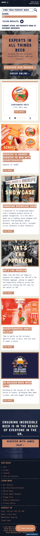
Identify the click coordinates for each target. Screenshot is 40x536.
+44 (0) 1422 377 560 (15, 511)
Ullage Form (8, 497)
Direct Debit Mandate (12, 494)
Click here (11, 514)
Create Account (34, 3)
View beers (19, 112)
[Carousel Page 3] (20, 118)
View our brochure (10, 476)
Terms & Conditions (11, 500)
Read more (7, 170)
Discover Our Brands (18, 67)
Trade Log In (34, 2)
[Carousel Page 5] (25, 118)
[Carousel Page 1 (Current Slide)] (15, 118)
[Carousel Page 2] (17, 118)
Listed (5, 470)
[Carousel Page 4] (22, 118)
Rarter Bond (8, 491)
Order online (19, 73)
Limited (6, 473)
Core (5, 467)
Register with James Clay (20, 443)
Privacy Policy (9, 503)
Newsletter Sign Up (9, 517)
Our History (8, 485)
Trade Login (6, 520)
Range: (5, 13)
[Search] (35, 10)
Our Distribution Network (13, 488)
